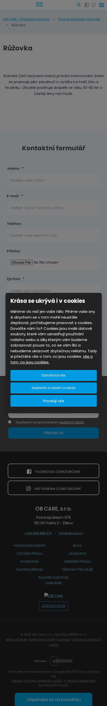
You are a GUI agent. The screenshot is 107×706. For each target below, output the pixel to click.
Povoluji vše (53, 400)
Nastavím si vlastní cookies (53, 387)
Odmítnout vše (53, 375)
